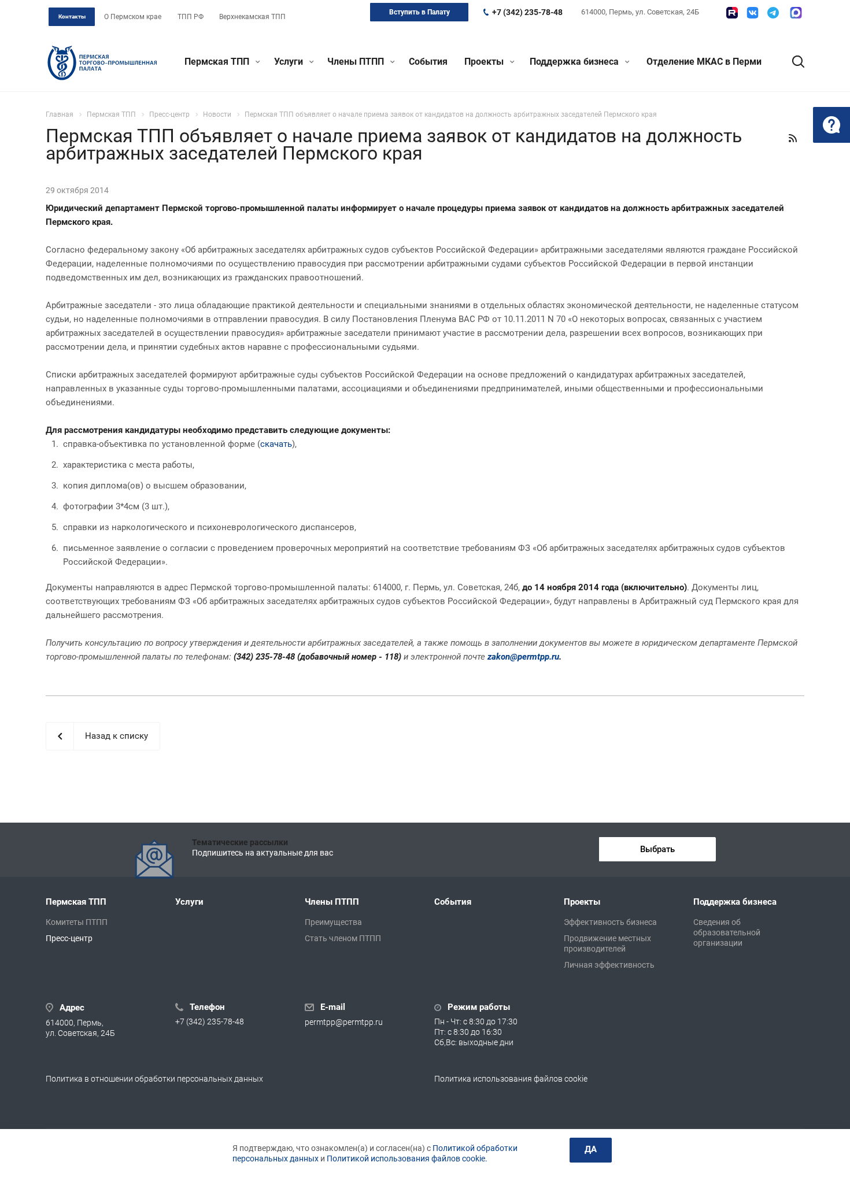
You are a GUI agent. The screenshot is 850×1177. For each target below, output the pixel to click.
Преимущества (333, 922)
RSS (792, 138)
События (428, 61)
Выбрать (657, 849)
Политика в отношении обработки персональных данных (154, 1078)
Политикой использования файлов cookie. (407, 1158)
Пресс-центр (69, 938)
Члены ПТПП (356, 61)
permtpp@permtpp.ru (344, 1022)
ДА (591, 1149)
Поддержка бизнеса (575, 61)
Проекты (485, 61)
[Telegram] (773, 12)
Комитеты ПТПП (77, 922)
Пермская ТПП (218, 61)
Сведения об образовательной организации (726, 932)
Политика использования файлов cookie (510, 1078)
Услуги (289, 61)
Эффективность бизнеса (610, 922)
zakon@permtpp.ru (523, 657)
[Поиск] (792, 62)
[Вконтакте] (752, 12)
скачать (276, 444)
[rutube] (732, 12)
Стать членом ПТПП (343, 938)
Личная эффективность (609, 964)
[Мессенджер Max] (796, 12)
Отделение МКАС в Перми (704, 61)
